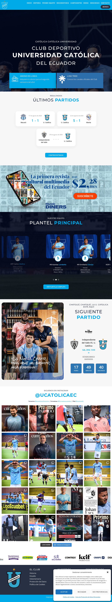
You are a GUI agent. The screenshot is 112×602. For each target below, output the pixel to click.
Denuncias (94, 3)
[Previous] (7, 256)
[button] (108, 572)
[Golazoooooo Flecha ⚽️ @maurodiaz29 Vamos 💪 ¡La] (97, 446)
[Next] (105, 256)
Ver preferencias (100, 592)
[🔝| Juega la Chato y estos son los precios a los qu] (70, 528)
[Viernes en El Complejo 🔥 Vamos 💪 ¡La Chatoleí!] (42, 528)
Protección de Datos (38, 581)
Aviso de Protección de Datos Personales (87, 597)
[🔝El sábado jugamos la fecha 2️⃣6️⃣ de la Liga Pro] (97, 528)
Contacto (105, 3)
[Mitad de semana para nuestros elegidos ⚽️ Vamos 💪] (70, 418)
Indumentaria (63, 3)
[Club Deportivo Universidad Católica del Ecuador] (12, 5)
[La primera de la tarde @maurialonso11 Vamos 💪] (97, 473)
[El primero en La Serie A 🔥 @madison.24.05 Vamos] (42, 473)
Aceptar (63, 592)
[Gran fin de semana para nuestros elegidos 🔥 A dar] (15, 446)
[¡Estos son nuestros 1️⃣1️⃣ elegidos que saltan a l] (70, 500)
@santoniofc (80, 401)
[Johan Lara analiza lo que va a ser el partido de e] (97, 500)
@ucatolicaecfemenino (42, 401)
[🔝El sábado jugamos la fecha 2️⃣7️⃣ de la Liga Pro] (42, 418)
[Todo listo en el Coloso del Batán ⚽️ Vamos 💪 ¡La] (42, 500)
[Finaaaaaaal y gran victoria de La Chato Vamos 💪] (70, 446)
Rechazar (82, 592)
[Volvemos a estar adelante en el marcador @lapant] (70, 473)
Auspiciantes (76, 3)
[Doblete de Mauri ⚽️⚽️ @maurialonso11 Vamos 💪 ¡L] (15, 473)
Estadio (33, 576)
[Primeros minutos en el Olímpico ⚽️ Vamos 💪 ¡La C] (15, 500)
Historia (37, 3)
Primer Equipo (48, 3)
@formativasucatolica (64, 401)
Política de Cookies (68, 597)
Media (85, 3)
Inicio (29, 3)
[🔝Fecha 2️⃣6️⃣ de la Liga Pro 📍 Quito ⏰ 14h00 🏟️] (15, 528)
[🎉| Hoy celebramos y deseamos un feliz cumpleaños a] (15, 418)
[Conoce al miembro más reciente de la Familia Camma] (97, 418)
